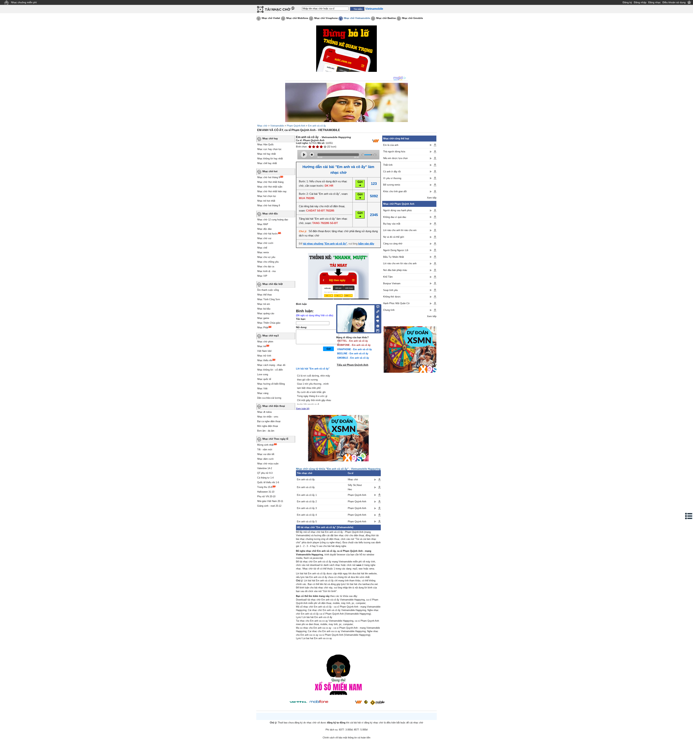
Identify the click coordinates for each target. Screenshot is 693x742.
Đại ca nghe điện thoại (268, 421)
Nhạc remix (263, 252)
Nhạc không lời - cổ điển (270, 369)
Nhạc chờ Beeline (386, 18)
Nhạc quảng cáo (265, 313)
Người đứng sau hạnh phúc (397, 210)
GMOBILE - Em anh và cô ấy (353, 357)
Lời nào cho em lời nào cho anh (400, 263)
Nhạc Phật (262, 327)
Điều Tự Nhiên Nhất (393, 257)
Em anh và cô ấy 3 (307, 508)
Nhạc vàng (262, 393)
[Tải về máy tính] (376, 330)
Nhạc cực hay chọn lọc (269, 149)
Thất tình (388, 165)
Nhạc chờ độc (270, 213)
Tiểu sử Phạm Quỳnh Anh (352, 364)
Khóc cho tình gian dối (395, 191)
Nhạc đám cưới (265, 459)
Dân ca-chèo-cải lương (269, 398)
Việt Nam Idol (264, 351)
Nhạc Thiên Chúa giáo (268, 322)
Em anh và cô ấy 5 (307, 521)
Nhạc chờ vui (264, 238)
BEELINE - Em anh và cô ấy (352, 353)
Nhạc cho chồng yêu (268, 261)
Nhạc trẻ (261, 346)
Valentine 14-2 (264, 468)
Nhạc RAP (262, 224)
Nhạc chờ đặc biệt (272, 284)
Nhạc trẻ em (263, 304)
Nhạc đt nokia (264, 412)
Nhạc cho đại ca (265, 266)
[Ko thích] (376, 320)
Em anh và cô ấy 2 (307, 501)
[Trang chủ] (6, 2)
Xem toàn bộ (302, 408)
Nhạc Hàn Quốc (265, 144)
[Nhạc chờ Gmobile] (377, 702)
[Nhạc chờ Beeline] (366, 702)
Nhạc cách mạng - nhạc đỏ (271, 365)
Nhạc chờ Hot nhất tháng (270, 182)
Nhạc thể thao (264, 294)
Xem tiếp (431, 197)
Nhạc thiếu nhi (264, 360)
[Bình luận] (376, 306)
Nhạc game (263, 318)
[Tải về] (379, 479)
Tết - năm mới (264, 449)
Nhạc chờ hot (269, 171)
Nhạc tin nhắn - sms (267, 416)
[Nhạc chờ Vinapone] (341, 703)
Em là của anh (390, 145)
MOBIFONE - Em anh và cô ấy (354, 345)
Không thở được (392, 296)
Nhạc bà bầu (263, 308)
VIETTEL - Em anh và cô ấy (352, 341)
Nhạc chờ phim (265, 341)
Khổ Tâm (388, 276)
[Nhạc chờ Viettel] (298, 702)
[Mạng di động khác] (376, 311)
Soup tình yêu (390, 290)
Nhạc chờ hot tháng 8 (268, 205)
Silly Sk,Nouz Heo (355, 487)
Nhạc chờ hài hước (267, 233)
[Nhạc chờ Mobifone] (319, 702)
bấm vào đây (366, 243)
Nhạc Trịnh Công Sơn (268, 299)
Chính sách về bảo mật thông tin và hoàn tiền (346, 737)
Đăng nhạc (654, 2)
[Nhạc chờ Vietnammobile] (358, 702)
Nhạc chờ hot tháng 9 (268, 177)
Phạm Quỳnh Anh (296, 125)
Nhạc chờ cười (265, 243)
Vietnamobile (277, 125)
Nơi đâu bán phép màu (395, 270)
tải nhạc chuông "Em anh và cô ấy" (325, 243)
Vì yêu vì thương (392, 178)
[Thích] (376, 316)
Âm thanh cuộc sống (268, 290)
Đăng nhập (640, 2)
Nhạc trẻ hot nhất (266, 200)
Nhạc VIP (262, 276)
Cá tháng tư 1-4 (265, 477)
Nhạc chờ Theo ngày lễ (275, 439)
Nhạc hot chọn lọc (266, 196)
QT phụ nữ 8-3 (265, 473)
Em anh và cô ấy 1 (307, 495)
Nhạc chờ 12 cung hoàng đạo (272, 219)
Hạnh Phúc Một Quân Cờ (396, 303)
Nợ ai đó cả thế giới (393, 237)
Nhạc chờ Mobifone (297, 18)
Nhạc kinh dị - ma (266, 271)
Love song (262, 374)
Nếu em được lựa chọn (395, 158)
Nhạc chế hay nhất (267, 163)
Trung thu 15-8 (264, 487)
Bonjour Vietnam (391, 283)
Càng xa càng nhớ (392, 243)
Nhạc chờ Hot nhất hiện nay (272, 191)
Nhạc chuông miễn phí (24, 2)
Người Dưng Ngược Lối (395, 250)
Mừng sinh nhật (265, 444)
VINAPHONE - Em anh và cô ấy (354, 349)
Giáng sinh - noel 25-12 (269, 505)
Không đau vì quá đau (394, 217)
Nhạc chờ (262, 125)
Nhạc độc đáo (264, 229)
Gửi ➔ (360, 183)
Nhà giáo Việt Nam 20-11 (270, 501)
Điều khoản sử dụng (674, 2)
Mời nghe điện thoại (267, 426)
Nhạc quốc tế (264, 379)
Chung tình (389, 310)
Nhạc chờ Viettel (271, 18)
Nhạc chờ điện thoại (273, 406)
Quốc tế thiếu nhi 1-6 (268, 482)
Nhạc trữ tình (264, 355)
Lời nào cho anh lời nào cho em (400, 230)
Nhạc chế (262, 247)
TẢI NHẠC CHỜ (277, 9)
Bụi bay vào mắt (391, 223)
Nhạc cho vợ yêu (266, 257)
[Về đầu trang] (689, 738)
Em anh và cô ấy (317, 125)
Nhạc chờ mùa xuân (267, 463)
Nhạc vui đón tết (265, 454)
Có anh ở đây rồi (392, 171)
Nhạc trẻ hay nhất (266, 154)
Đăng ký (627, 2)
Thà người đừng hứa (394, 151)
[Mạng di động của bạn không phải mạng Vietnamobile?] (375, 141)
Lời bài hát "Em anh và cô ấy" (313, 368)
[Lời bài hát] (376, 325)
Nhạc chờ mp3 (270, 335)
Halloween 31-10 (265, 491)
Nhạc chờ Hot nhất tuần (269, 186)
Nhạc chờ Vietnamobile (357, 18)
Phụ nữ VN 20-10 (266, 496)
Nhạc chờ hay (270, 138)
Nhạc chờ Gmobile (412, 18)
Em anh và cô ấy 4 (307, 514)
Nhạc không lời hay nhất (270, 158)
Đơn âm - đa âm (265, 430)
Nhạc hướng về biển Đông (271, 383)
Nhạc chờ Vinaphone (326, 18)
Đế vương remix (391, 184)
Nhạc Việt (262, 388)
